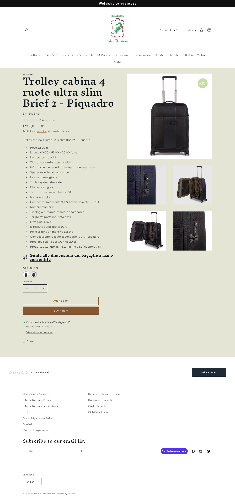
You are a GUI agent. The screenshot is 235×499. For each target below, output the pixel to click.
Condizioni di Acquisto (36, 394)
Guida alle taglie (97, 406)
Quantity (28, 281)
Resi (25, 412)
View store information (39, 332)
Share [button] (30, 341)
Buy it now (61, 310)
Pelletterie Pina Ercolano (43, 494)
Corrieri (27, 424)
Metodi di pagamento (35, 430)
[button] (26, 30)
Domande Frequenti (100, 400)
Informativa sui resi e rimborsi (40, 406)
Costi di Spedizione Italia (37, 418)
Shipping (42, 131)
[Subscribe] (81, 451)
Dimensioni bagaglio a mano (104, 394)
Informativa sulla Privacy (37, 400)
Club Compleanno (98, 412)
